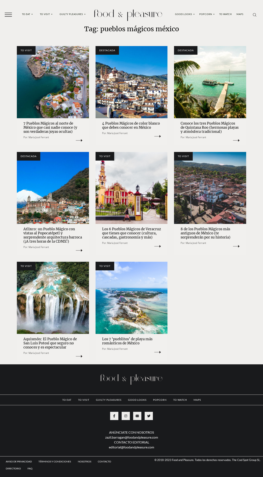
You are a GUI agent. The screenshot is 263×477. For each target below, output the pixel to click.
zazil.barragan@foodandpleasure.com (131, 437)
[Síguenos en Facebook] (114, 416)
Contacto (104, 461)
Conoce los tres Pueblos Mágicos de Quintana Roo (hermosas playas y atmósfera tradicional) (210, 127)
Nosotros (84, 461)
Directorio (13, 468)
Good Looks (184, 14)
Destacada (107, 50)
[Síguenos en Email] (137, 416)
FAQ (30, 468)
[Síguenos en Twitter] (149, 416)
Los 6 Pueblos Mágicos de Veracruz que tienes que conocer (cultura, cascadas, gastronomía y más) (131, 233)
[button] (8, 14)
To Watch (225, 14)
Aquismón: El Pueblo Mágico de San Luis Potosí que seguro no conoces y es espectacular (50, 343)
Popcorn (206, 14)
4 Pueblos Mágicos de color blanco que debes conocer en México (131, 125)
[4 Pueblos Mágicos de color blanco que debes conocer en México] (132, 82)
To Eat (26, 14)
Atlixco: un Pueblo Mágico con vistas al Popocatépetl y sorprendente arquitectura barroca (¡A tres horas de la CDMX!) (52, 235)
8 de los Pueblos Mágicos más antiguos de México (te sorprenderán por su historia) (205, 233)
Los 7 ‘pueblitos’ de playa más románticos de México (127, 341)
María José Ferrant (39, 137)
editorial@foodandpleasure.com (131, 447)
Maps (239, 14)
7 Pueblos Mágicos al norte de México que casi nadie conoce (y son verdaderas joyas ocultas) (50, 127)
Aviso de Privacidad (19, 461)
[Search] (254, 14)
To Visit (45, 14)
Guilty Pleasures (72, 14)
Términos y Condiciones (54, 461)
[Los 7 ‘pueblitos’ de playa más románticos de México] (132, 298)
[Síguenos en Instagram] (126, 416)
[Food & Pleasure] (128, 14)
